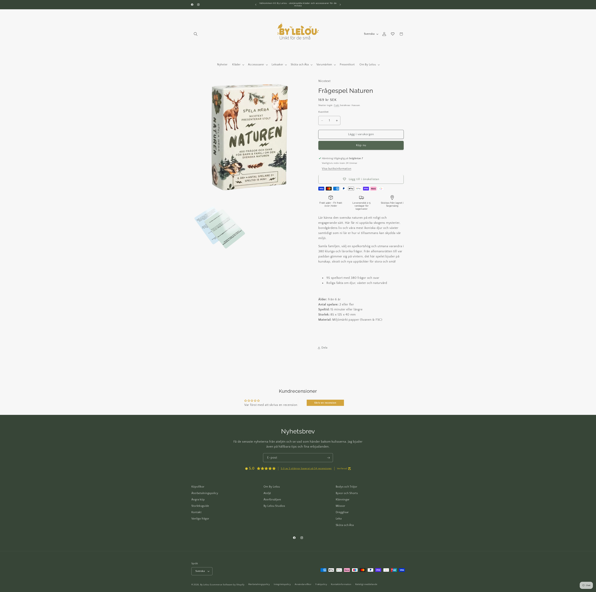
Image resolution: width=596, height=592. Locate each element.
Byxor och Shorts (347, 493)
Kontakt (196, 512)
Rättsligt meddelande (366, 584)
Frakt (336, 105)
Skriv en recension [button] (325, 402)
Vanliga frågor (200, 518)
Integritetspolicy (282, 584)
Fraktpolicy (321, 584)
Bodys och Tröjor (346, 486)
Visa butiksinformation (336, 168)
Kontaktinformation (341, 584)
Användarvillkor (303, 584)
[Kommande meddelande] (340, 4)
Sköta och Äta (345, 525)
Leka (339, 518)
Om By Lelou (272, 486)
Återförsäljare (272, 499)
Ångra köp (198, 499)
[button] (195, 34)
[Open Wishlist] (392, 34)
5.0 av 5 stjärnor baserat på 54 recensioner (306, 468)
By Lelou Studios (274, 505)
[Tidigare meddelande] (255, 4)
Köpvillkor (198, 486)
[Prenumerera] (328, 457)
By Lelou (204, 584)
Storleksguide (200, 505)
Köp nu (361, 145)
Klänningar (343, 499)
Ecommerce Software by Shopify (227, 584)
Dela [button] (324, 347)
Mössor (340, 505)
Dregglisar (342, 512)
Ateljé (267, 493)
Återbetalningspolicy (204, 493)
